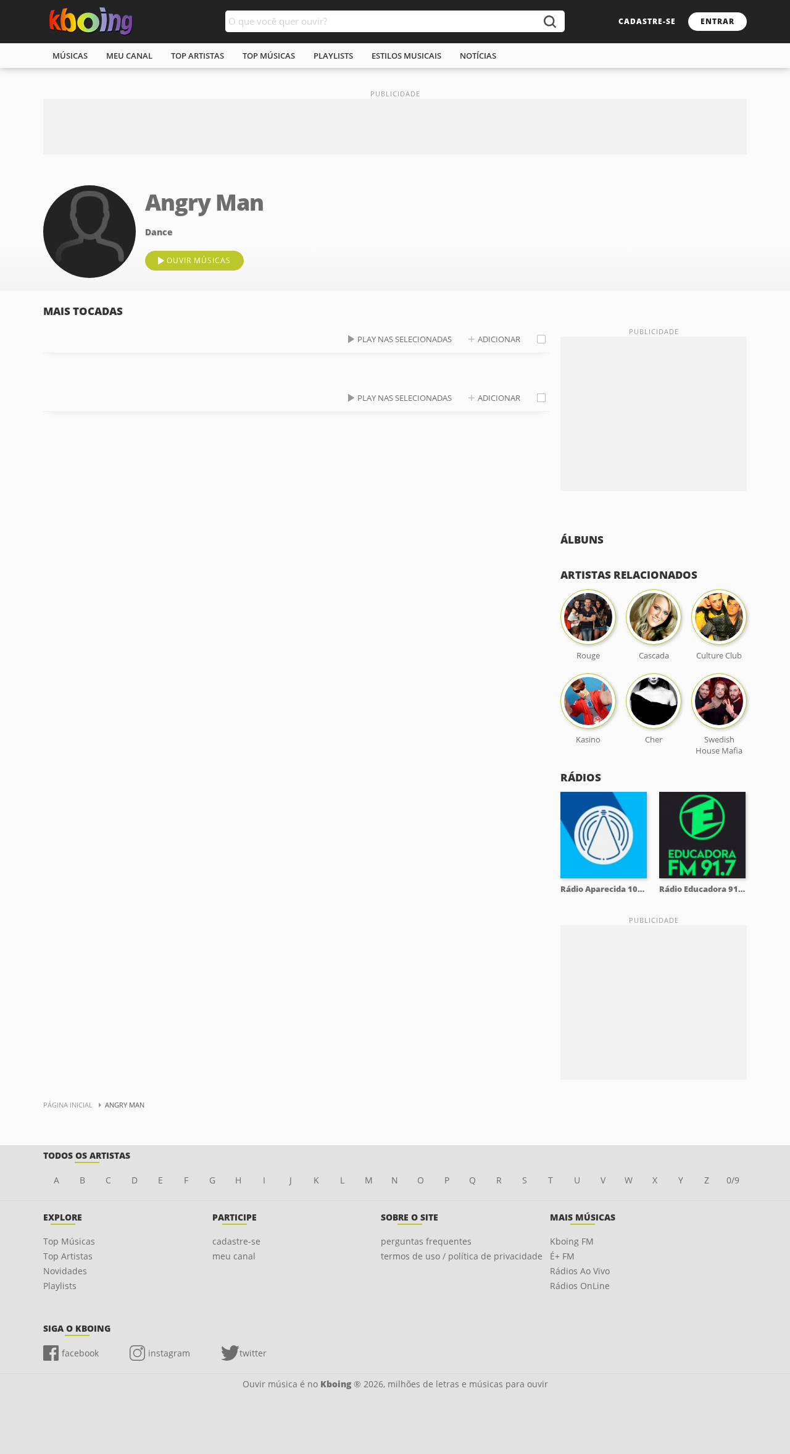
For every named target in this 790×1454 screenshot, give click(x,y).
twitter (253, 1353)
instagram (169, 1353)
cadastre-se (647, 21)
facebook (80, 1353)
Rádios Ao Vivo (580, 1271)
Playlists (60, 1286)
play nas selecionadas (404, 339)
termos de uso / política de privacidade (462, 1256)
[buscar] (549, 21)
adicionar (499, 339)
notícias (478, 55)
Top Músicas (69, 1241)
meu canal (129, 55)
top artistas (197, 55)
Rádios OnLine (580, 1286)
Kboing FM (572, 1241)
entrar (717, 21)
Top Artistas (68, 1256)
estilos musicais (406, 55)
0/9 (732, 1180)
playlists (333, 55)
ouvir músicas (199, 260)
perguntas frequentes (426, 1241)
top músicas (269, 55)
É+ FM (562, 1256)
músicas (70, 55)
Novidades (65, 1271)
